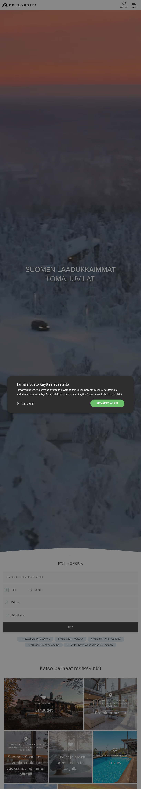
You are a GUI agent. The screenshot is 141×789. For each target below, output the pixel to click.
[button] (26, 403)
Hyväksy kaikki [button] (107, 403)
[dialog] (70, 394)
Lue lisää (116, 394)
